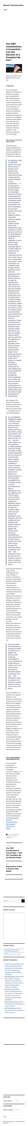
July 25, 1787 (9, 75)
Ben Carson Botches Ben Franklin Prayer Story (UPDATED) (12, 954)
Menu (5, 9)
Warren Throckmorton (13, 5)
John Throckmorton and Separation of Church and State (14, 1004)
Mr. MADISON (12, 160)
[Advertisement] (13, 27)
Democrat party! (10, 964)
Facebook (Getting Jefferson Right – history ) (11, 824)
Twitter (8, 828)
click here (16, 771)
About (5, 1116)
